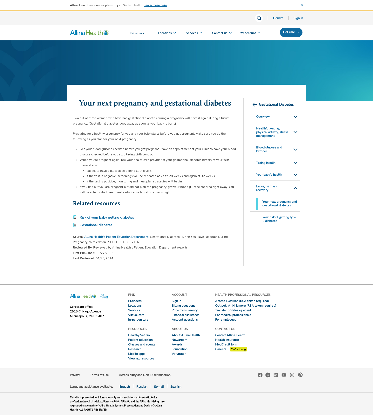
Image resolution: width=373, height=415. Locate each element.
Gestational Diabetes (276, 104)
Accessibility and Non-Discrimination (145, 375)
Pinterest (300, 375)
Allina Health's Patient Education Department (116, 237)
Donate (278, 18)
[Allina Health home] (89, 33)
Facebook (260, 375)
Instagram (292, 375)
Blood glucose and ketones (269, 149)
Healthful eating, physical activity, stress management (272, 132)
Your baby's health (269, 175)
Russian (141, 386)
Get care (289, 32)
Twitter (267, 375)
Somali (159, 386)
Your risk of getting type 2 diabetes (279, 219)
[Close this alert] (302, 5)
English (124, 386)
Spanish (175, 386)
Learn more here (155, 5)
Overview (263, 116)
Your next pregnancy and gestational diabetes (279, 204)
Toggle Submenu (295, 116)
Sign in (298, 18)
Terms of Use (99, 375)
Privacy (75, 375)
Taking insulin (265, 163)
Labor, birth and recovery (267, 188)
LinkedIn (276, 375)
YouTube (284, 375)
